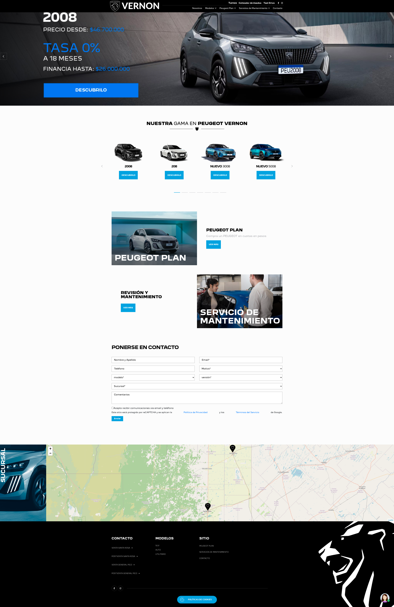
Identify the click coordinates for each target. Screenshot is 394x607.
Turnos (232, 3)
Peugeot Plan (226, 8)
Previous (102, 166)
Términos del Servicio (247, 412)
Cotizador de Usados (250, 3)
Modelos (209, 8)
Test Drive (269, 3)
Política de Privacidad (195, 412)
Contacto (277, 8)
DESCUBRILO (128, 175)
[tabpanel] (128, 161)
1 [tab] (177, 192)
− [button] (50, 453)
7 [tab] (223, 192)
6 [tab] (215, 192)
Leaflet (390, 520)
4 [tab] (200, 192)
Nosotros (197, 8)
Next (292, 166)
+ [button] (50, 449)
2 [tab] (185, 192)
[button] (3, 56)
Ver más (213, 244)
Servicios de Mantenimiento (253, 8)
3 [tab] (192, 192)
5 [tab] (208, 192)
